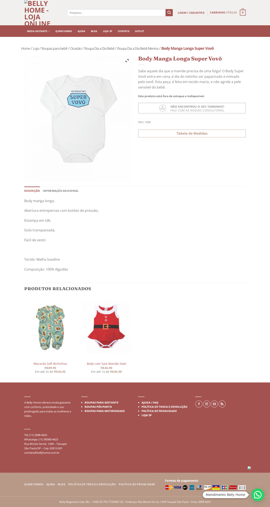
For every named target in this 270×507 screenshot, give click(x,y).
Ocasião (75, 48)
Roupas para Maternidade (105, 411)
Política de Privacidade (159, 411)
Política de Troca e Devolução (164, 407)
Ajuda (81, 31)
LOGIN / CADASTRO (191, 13)
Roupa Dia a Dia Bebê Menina (137, 48)
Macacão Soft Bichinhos (50, 364)
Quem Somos (33, 484)
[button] (257, 494)
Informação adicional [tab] (60, 191)
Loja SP (107, 31)
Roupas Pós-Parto (98, 407)
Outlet (139, 31)
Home (25, 48)
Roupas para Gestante (101, 402)
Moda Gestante (37, 31)
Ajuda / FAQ (150, 402)
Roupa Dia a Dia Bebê (99, 48)
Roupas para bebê (54, 48)
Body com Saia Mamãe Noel (106, 364)
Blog (94, 31)
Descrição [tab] (32, 191)
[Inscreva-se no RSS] (222, 404)
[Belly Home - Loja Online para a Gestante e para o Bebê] (43, 12)
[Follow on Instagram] (206, 404)
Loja (36, 48)
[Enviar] (169, 12)
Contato (124, 31)
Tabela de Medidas (192, 133)
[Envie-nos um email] (214, 404)
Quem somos (63, 31)
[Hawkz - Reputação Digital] (257, 469)
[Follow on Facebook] (198, 404)
